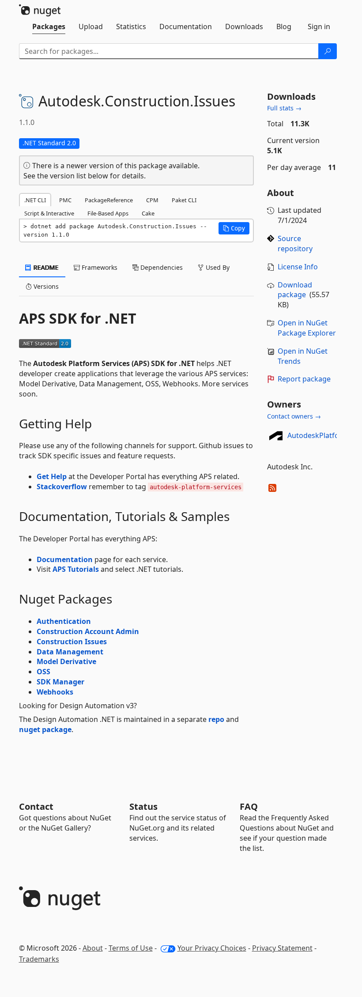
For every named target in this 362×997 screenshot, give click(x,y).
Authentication (64, 621)
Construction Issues (72, 641)
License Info (298, 267)
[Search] (327, 51)
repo (216, 719)
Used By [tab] (217, 267)
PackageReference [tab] (109, 200)
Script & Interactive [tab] (49, 213)
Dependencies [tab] (161, 267)
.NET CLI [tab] (35, 200)
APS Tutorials (76, 569)
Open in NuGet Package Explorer (307, 328)
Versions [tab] (45, 286)
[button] (234, 228)
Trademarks (39, 959)
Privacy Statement (282, 948)
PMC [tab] (65, 200)
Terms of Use (131, 948)
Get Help (52, 476)
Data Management (70, 652)
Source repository (295, 243)
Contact (36, 806)
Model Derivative (66, 661)
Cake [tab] (148, 213)
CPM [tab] (152, 200)
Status (143, 806)
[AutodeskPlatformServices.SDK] (276, 435)
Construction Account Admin (88, 631)
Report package (304, 379)
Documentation (65, 559)
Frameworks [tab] (98, 267)
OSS (43, 671)
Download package (295, 290)
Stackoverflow (62, 486)
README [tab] (45, 267)
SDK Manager (60, 682)
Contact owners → (294, 416)
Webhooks (55, 692)
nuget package (45, 729)
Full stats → (284, 108)
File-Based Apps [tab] (107, 213)
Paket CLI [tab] (184, 200)
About (93, 948)
